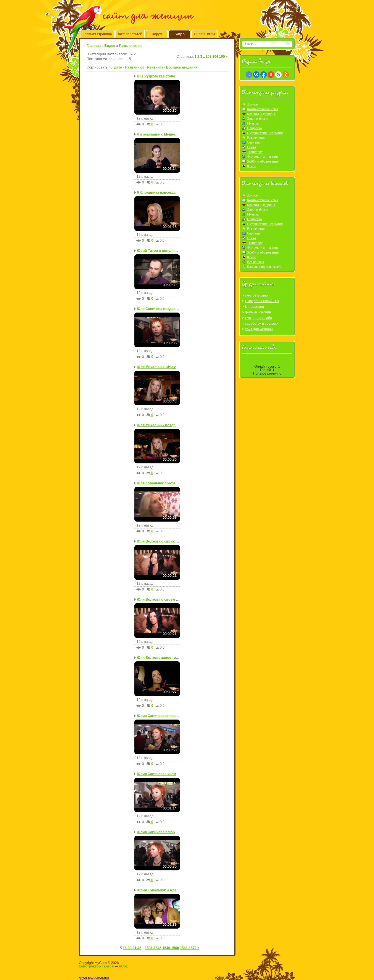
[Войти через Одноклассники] (285, 74)
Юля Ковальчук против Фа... (161, 483)
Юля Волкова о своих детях (161, 541)
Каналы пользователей (264, 266)
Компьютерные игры (262, 109)
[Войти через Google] (278, 74)
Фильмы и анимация (262, 156)
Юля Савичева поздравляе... (161, 309)
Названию (134, 67)
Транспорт (255, 152)
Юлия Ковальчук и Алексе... (161, 890)
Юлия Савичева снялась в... (161, 716)
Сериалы (253, 142)
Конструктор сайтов (96, 966)
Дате (118, 67)
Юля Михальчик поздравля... (161, 425)
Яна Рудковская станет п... (159, 76)
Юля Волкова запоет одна (159, 657)
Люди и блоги (257, 118)
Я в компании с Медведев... (160, 134)
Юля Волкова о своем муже (161, 599)
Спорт (251, 147)
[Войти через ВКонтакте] (256, 74)
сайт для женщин (259, 329)
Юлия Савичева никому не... (161, 774)
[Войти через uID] (249, 74)
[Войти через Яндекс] (271, 74)
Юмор (251, 166)
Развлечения (130, 46)
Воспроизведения (182, 67)
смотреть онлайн (258, 318)
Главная (94, 46)
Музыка (253, 123)
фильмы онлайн (258, 312)
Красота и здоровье (261, 114)
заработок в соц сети (261, 323)
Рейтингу (155, 67)
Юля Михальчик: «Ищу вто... (161, 367)
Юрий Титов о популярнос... (161, 250)
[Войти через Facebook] (263, 74)
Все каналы (255, 262)
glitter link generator (94, 978)
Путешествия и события (265, 133)
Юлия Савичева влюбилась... (162, 832)
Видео (109, 46)
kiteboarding (254, 306)
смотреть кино (256, 295)
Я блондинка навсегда (156, 192)
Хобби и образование (263, 161)
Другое (252, 104)
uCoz (123, 966)
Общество (254, 128)
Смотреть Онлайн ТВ (262, 301)
